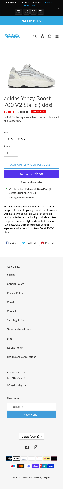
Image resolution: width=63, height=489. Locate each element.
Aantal (7, 146)
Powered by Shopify (40, 477)
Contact (11, 311)
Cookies (12, 302)
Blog (9, 338)
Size (6, 132)
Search (11, 274)
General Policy (15, 283)
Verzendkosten (31, 117)
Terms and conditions (19, 329)
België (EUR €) (30, 436)
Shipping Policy (16, 320)
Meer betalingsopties (31, 182)
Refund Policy (15, 347)
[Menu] (57, 36)
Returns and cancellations (21, 356)
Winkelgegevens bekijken (21, 197)
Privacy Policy (15, 292)
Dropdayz (26, 477)
